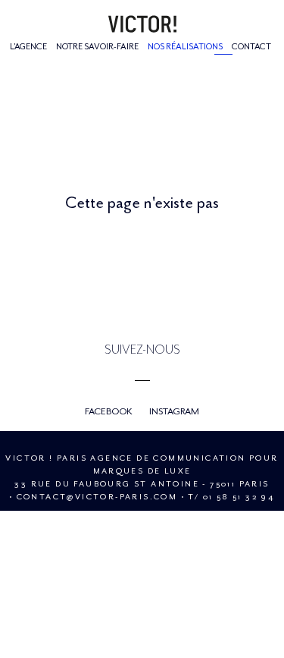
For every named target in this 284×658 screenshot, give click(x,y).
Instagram (174, 411)
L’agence (28, 46)
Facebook (109, 411)
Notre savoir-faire (97, 46)
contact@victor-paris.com (97, 497)
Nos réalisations (185, 46)
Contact (251, 46)
